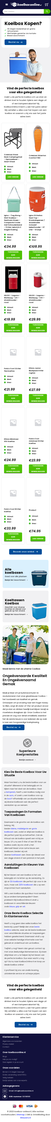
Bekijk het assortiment (15, 580)
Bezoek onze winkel (24, 551)
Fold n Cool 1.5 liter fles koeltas (12, 369)
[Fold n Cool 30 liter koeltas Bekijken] (13, 493)
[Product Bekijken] (38, 493)
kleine (13, 828)
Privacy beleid (8, 1044)
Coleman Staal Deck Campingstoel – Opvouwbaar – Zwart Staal (13, 158)
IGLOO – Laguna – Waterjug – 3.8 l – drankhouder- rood (37, 299)
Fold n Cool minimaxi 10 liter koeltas (36, 441)
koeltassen (16, 854)
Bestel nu (13, 42)
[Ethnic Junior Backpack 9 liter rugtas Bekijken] (38, 352)
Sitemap (21, 1114)
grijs (17, 906)
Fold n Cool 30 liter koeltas (12, 510)
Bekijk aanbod (26, 760)
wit (23, 906)
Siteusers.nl (25, 1117)
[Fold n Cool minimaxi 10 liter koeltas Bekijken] (38, 422)
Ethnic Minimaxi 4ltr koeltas (11, 440)
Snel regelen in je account (13, 1062)
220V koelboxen (25, 884)
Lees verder (13, 177)
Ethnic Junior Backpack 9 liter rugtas (36, 370)
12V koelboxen (16, 881)
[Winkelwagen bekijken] (47, 4)
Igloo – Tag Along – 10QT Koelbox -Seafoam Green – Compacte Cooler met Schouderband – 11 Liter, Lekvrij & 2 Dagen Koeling (13, 222)
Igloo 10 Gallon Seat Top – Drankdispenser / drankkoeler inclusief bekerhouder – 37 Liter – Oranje (37, 222)
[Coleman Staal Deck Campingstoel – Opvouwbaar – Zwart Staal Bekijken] (13, 138)
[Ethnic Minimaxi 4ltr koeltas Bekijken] (13, 422)
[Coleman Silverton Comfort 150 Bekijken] (38, 138)
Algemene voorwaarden (12, 1041)
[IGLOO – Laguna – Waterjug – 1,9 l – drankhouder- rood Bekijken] (13, 279)
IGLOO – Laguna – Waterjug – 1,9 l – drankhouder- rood (12, 299)
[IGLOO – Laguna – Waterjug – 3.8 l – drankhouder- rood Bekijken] (38, 279)
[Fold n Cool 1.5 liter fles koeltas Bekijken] (13, 352)
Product (32, 510)
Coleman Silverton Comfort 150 (37, 156)
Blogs (5, 1056)
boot (9, 798)
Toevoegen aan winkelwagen (13, 255)
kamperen (10, 792)
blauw (12, 906)
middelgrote (23, 828)
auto (11, 795)
